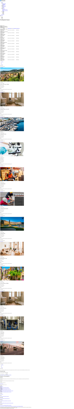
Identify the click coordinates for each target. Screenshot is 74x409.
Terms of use (1, 406)
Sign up (2, 67)
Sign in (1, 67)
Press (10, 405)
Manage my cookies (16, 406)
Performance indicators (21, 406)
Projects (2, 2)
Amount (8, 28)
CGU (4, 406)
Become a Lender (4, 3)
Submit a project (1, 388)
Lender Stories (5, 387)
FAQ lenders (7, 387)
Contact (9, 405)
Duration (10, 28)
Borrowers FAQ (8, 388)
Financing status (18, 28)
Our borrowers (4, 4)
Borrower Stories (4, 388)
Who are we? (1, 405)
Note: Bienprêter (14, 28)
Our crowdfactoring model (5, 9)
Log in (2, 14)
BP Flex (3, 7)
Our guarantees (1, 389)
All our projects (1, 386)
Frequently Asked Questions (5, 10)
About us (2, 8)
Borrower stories (4, 6)
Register (3, 14)
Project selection (4, 389)
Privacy (3, 406)
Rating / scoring (7, 389)
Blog (8, 405)
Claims (14, 406)
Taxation (10, 389)
